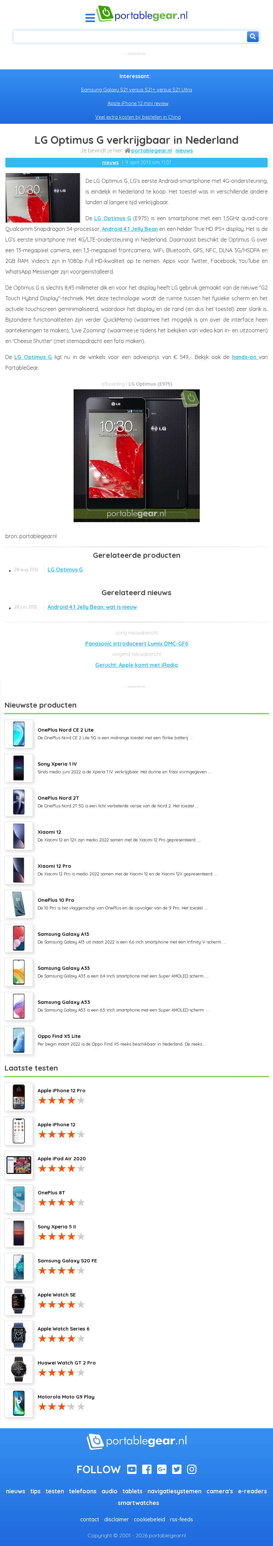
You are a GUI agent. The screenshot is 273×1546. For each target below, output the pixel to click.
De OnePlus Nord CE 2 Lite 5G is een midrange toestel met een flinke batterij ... (115, 733)
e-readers (252, 1491)
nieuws (184, 150)
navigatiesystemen (174, 1491)
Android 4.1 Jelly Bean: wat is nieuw (75, 607)
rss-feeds (181, 1519)
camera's (219, 1491)
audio (110, 1491)
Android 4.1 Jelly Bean (130, 229)
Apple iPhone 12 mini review (138, 103)
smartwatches (138, 1502)
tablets (132, 1491)
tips (35, 1491)
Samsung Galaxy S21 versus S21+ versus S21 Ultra (136, 90)
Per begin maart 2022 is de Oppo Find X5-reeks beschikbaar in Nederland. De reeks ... (122, 1039)
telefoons (83, 1491)
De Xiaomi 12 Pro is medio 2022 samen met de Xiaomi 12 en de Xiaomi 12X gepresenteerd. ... (128, 869)
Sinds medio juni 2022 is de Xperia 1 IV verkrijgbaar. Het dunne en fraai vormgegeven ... (124, 767)
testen (55, 1491)
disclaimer (116, 1519)
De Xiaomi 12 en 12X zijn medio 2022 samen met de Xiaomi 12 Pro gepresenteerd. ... (119, 835)
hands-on (245, 357)
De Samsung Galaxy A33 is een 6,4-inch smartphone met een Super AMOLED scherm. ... (123, 971)
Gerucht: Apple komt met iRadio (136, 665)
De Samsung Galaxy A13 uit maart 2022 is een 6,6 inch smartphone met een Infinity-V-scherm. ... (132, 937)
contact (89, 1519)
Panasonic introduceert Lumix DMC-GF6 (136, 643)
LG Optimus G (112, 218)
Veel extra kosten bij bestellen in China (138, 117)
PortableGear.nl (151, 150)
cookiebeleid (149, 1519)
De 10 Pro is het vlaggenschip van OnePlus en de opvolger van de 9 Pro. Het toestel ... (122, 903)
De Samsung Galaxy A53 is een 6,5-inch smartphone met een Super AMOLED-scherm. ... (123, 1005)
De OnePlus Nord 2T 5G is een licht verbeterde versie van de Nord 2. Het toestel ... (118, 801)
